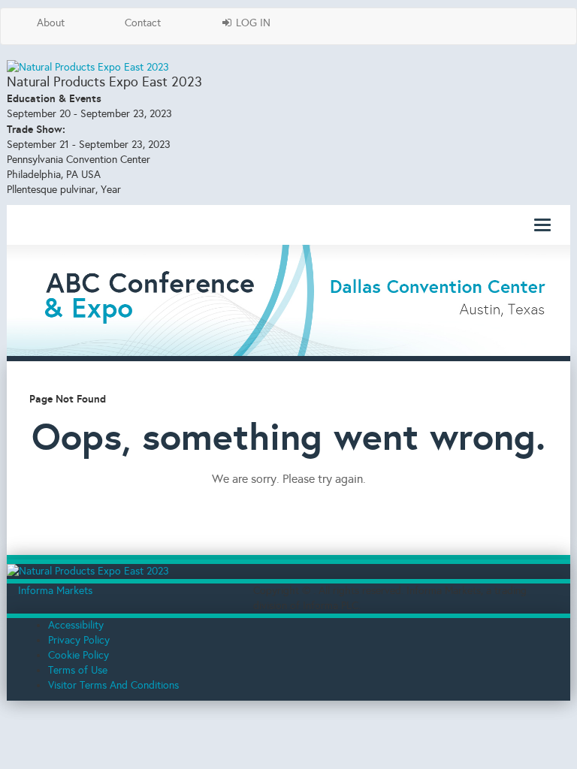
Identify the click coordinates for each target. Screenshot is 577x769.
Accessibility (76, 625)
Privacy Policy (79, 640)
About (51, 23)
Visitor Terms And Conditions (113, 685)
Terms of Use (77, 670)
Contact (143, 23)
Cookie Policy (78, 655)
